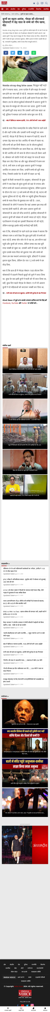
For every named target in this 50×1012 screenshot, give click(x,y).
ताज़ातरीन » (5, 563)
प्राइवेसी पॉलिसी (40, 977)
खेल (15, 968)
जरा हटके (24, 972)
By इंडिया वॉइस (7, 45)
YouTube (15, 303)
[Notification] (38, 4)
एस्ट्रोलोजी (40, 968)
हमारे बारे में (21, 977)
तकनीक (45, 9)
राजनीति (30, 9)
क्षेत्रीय (13, 9)
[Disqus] (25, 530)
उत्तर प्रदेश (15, 14)
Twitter (24, 303)
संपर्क (29, 977)
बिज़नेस (38, 9)
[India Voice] (4, 4)
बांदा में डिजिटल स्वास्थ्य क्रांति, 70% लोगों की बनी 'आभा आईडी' (26, 120)
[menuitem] (7, 9)
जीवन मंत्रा (14, 972)
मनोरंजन (30, 968)
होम (7, 9)
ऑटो (22, 968)
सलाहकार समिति (36, 972)
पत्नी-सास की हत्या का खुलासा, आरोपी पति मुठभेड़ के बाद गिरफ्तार (26, 293)
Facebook (6, 303)
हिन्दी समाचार (5, 14)
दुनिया (23, 9)
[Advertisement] (25, 896)
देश (18, 9)
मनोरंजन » (5, 696)
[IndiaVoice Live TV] (42, 4)
